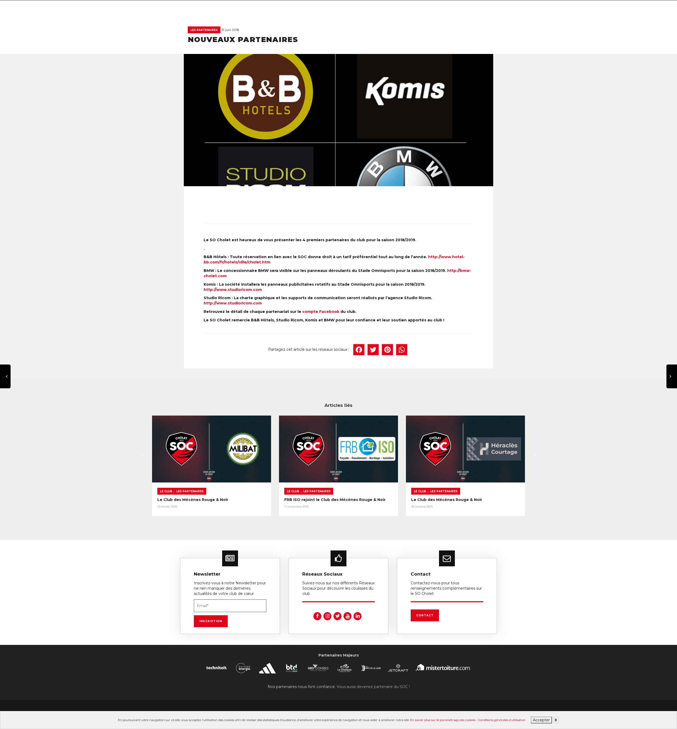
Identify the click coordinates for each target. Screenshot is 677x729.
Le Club (166, 491)
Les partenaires (204, 30)
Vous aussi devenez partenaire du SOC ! (373, 686)
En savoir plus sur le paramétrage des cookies (442, 720)
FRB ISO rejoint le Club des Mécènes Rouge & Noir (335, 499)
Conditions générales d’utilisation (501, 720)
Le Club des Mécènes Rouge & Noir (192, 499)
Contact (424, 615)
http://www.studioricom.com (233, 289)
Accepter (541, 720)
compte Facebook (320, 311)
